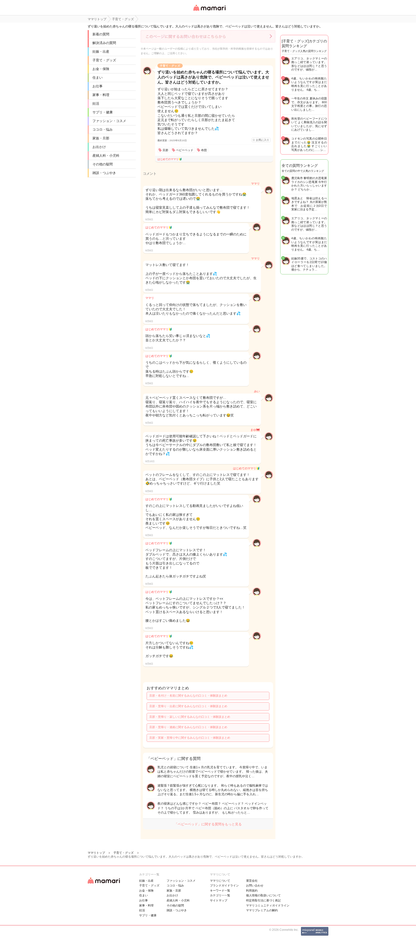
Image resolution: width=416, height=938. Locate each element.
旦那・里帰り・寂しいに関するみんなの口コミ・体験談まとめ (189, 716)
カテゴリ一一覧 (220, 895)
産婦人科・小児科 (105, 155)
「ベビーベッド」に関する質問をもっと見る (208, 824)
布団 (204, 150)
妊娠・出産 (100, 51)
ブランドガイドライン (224, 885)
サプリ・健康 (102, 112)
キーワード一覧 (220, 890)
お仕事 (97, 86)
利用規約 (252, 890)
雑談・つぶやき (104, 173)
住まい (97, 77)
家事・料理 (100, 95)
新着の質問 (100, 34)
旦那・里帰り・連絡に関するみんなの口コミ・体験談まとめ (188, 727)
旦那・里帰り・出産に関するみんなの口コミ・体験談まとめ (188, 706)
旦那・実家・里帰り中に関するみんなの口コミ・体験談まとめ (189, 737)
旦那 (165, 150)
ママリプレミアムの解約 (262, 910)
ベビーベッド (184, 150)
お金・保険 (100, 69)
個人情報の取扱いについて (263, 895)
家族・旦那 (100, 138)
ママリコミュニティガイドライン (267, 905)
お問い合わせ (254, 885)
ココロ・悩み (102, 129)
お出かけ (99, 147)
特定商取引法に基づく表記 (263, 900)
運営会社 (252, 880)
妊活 (95, 103)
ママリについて (220, 880)
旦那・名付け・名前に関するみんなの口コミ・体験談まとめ (188, 695)
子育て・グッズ (104, 60)
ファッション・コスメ (109, 121)
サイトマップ (218, 900)
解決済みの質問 (104, 43)
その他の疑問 (102, 164)
